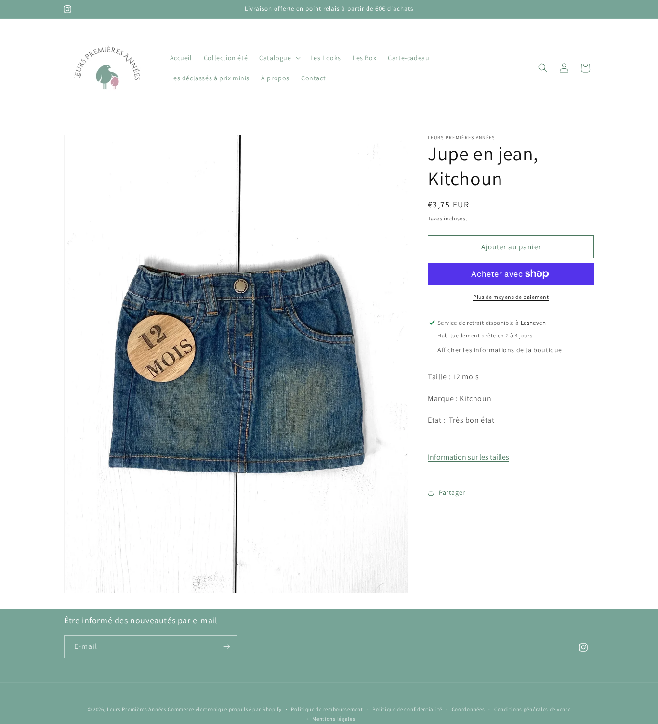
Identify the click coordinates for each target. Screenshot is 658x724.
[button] (278, 58)
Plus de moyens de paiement (511, 296)
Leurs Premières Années (136, 709)
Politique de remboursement (327, 709)
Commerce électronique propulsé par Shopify (224, 709)
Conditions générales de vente (532, 709)
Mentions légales (333, 718)
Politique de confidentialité (407, 709)
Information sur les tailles (468, 457)
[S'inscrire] (226, 646)
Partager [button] (452, 492)
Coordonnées (468, 709)
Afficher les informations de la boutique (499, 350)
